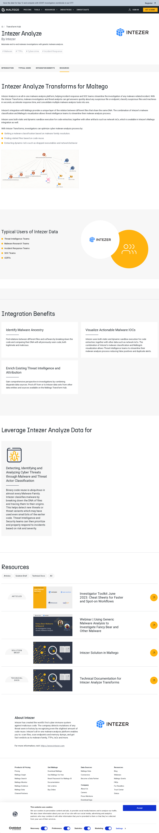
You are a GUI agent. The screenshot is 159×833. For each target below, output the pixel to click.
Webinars (117, 775)
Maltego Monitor (21, 782)
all (51, 576)
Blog (115, 771)
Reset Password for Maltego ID (60, 778)
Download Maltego (55, 771)
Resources (50, 10)
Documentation (53, 782)
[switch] (67, 828)
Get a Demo (150, 10)
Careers (84, 792)
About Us (84, 789)
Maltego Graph (20, 775)
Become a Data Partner (90, 778)
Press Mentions (87, 796)
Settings (119, 828)
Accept (139, 808)
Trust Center (119, 790)
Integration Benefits (45, 68)
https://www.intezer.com (53, 746)
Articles (7, 576)
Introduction (7, 68)
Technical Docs (38, 576)
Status (116, 793)
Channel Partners (21, 793)
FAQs (116, 782)
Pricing (17, 771)
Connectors (85, 775)
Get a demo (52, 786)
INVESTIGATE (83, 10)
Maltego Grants (120, 778)
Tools (37, 10)
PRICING (27, 10)
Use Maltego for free (56, 775)
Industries (66, 10)
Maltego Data (20, 790)
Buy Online (52, 790)
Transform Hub (13, 26)
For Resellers (119, 786)
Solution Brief (21, 576)
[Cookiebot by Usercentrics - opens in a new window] (15, 828)
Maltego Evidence (21, 786)
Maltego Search (21, 778)
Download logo (86, 800)
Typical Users (25, 68)
